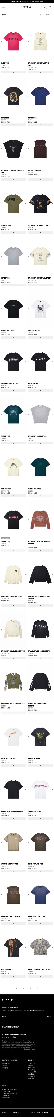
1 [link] (16, 988)
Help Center (6, 1063)
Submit (49, 1016)
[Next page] (37, 988)
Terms (33, 1049)
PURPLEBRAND (12, 1035)
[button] (4, 8)
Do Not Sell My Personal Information (10, 1094)
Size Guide (31, 1068)
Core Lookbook (33, 1072)
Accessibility (6, 1097)
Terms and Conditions (9, 1089)
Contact (4, 1065)
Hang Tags (31, 1070)
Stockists (31, 1074)
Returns (4, 1070)
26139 (23, 1035)
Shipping (5, 1068)
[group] (13, 41)
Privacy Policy (27, 1049)
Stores (30, 1065)
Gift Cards (31, 1076)
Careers (31, 1078)
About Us (31, 1063)
